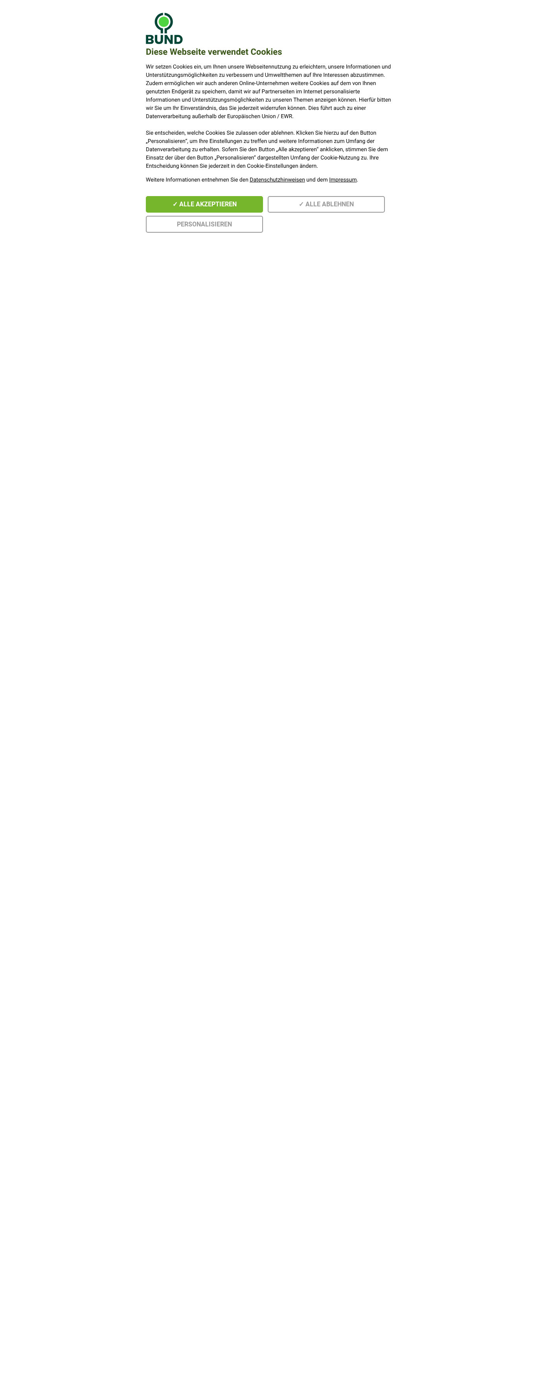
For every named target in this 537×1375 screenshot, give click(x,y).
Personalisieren (204, 224)
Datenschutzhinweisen (277, 180)
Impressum (343, 180)
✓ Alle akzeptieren (205, 204)
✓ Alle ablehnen (326, 204)
